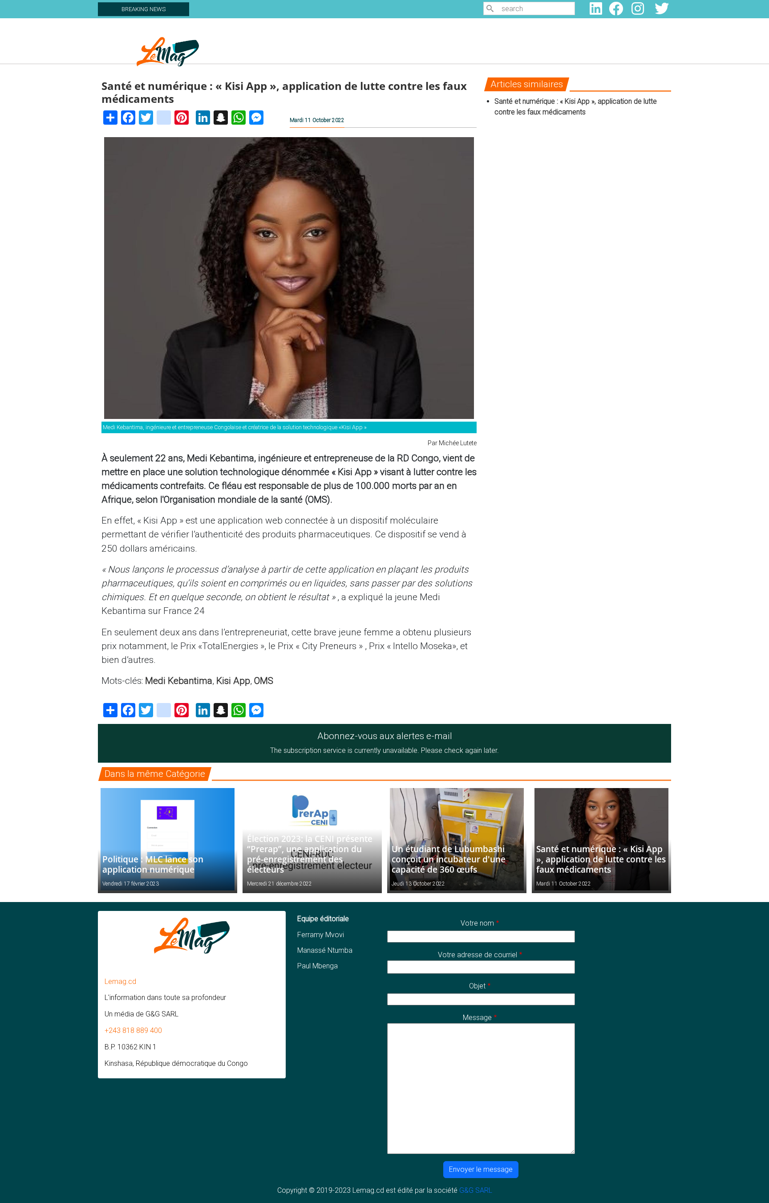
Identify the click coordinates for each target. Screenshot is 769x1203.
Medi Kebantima (178, 680)
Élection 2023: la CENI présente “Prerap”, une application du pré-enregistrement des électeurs (309, 854)
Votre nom (477, 923)
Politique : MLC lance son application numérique (152, 864)
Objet (477, 986)
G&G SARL (475, 1190)
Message (477, 1017)
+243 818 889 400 (133, 1030)
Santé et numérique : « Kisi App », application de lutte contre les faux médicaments (601, 859)
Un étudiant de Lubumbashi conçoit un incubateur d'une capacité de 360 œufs (449, 859)
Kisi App (233, 680)
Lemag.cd (120, 981)
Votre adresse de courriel (477, 955)
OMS (263, 680)
